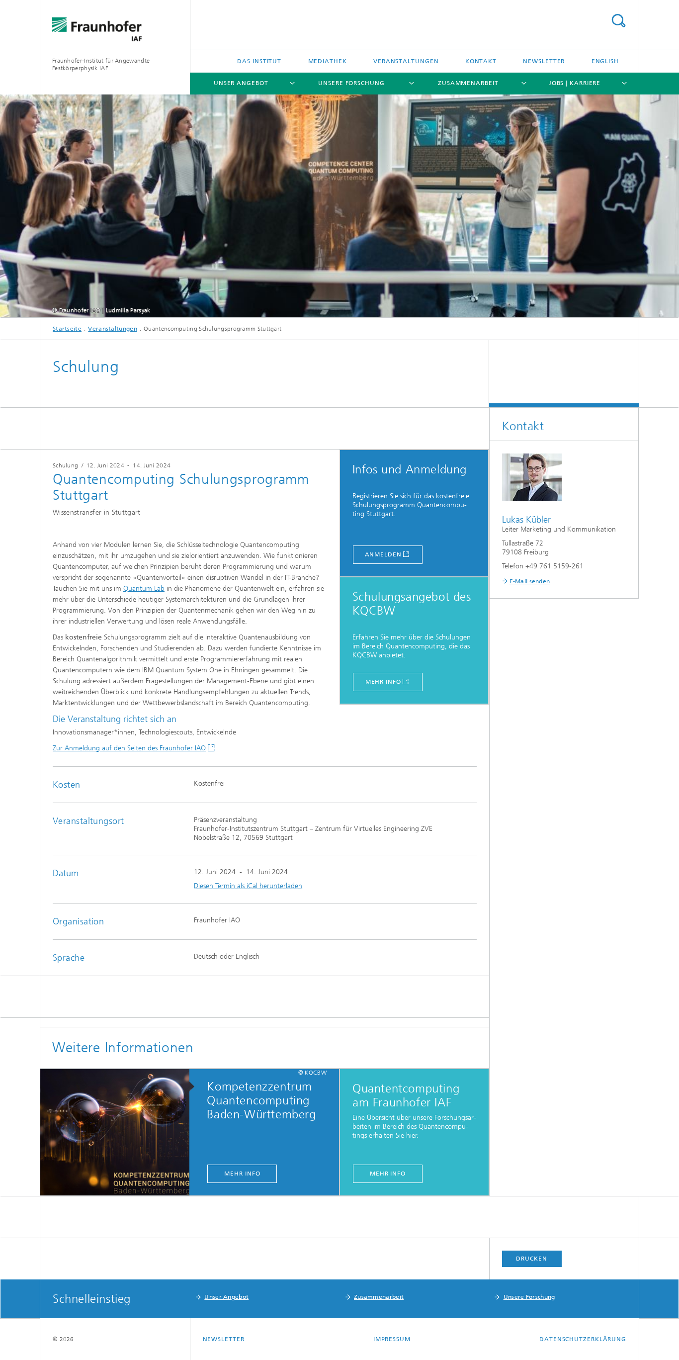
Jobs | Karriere (575, 83)
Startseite (67, 328)
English (605, 61)
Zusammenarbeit (468, 83)
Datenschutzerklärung (582, 1339)
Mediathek (327, 61)
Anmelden (383, 554)
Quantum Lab (144, 588)
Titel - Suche (618, 20)
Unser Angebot (241, 83)
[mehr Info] (119, 1132)
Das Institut (259, 61)
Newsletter (544, 61)
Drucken (531, 1258)
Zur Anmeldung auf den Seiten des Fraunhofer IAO (129, 748)
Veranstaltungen (406, 61)
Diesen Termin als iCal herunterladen (248, 886)
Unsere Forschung (351, 83)
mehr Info (242, 1173)
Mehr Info (383, 681)
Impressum (392, 1339)
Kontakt (481, 61)
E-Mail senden (529, 581)
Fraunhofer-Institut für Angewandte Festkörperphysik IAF (101, 64)
